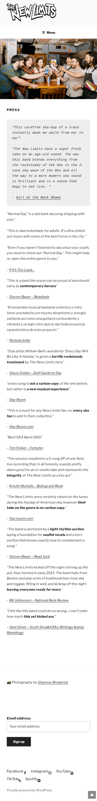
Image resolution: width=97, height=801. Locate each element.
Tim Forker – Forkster (26, 448)
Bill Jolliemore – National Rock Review (39, 600)
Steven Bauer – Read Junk (29, 557)
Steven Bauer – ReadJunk (29, 297)
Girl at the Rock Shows (38, 198)
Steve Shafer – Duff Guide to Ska (35, 373)
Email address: (19, 718)
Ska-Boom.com (21, 427)
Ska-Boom (17, 400)
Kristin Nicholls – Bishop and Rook (36, 486)
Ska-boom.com (21, 519)
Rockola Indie (19, 340)
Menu (51, 32)
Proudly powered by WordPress (29, 790)
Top (92, 795)
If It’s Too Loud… (22, 270)
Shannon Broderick (53, 682)
